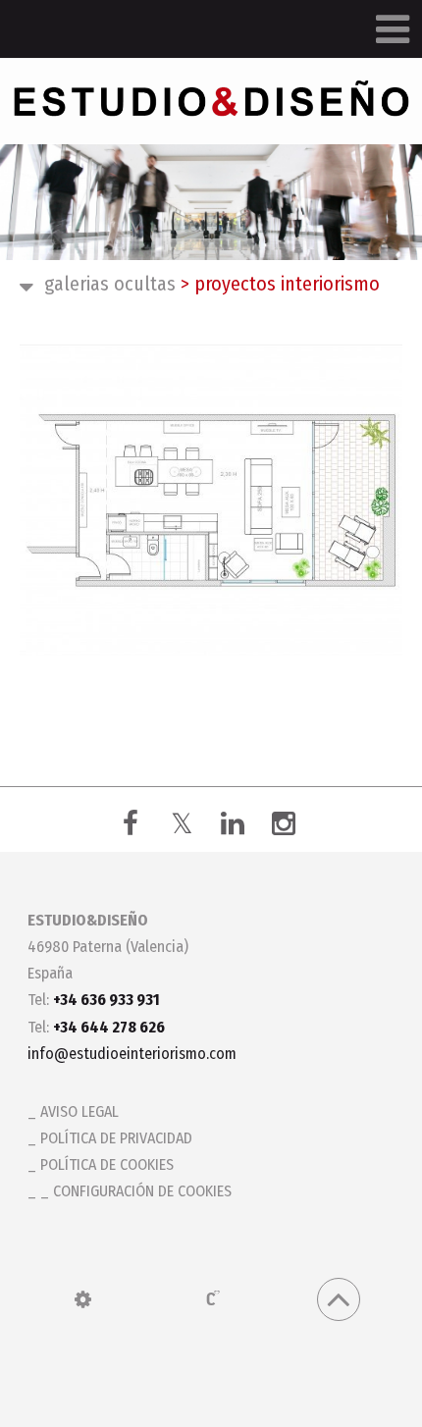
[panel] (83, 1299)
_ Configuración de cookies (136, 1191)
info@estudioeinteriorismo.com (132, 1053)
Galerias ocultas (110, 283)
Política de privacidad (116, 1138)
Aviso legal (79, 1111)
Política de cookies (107, 1164)
